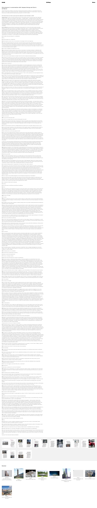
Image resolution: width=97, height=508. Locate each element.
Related (4, 465)
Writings (48, 2)
